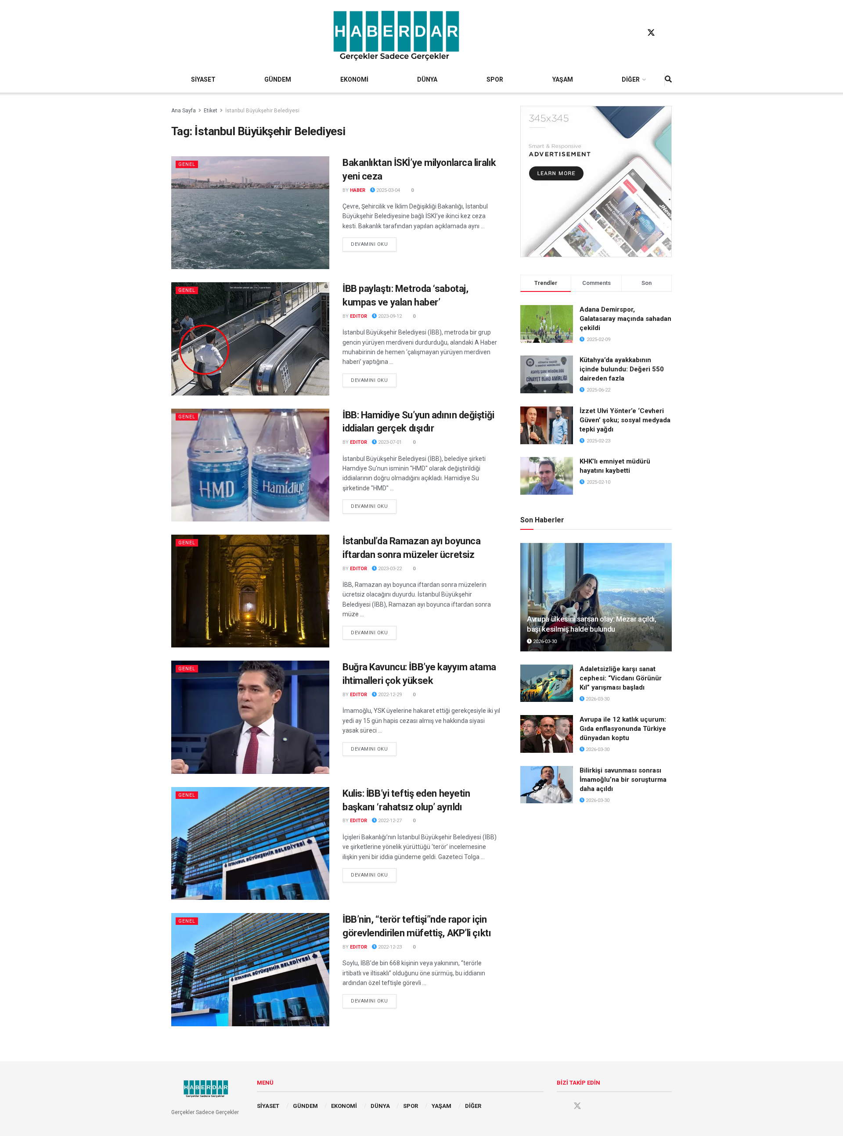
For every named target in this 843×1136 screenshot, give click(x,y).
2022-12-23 (389, 947)
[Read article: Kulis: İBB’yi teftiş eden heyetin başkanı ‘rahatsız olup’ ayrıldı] (250, 843)
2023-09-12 (389, 316)
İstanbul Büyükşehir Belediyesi (262, 111)
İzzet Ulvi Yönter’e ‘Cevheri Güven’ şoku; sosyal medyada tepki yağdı (625, 420)
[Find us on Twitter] (651, 33)
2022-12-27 (389, 820)
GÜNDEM (277, 79)
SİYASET (203, 79)
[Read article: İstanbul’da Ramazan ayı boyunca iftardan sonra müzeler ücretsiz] (250, 591)
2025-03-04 (387, 190)
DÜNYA (427, 79)
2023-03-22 (389, 569)
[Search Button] (668, 79)
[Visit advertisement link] (596, 181)
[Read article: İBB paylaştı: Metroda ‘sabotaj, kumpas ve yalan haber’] (250, 338)
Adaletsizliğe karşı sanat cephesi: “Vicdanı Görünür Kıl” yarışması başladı (621, 678)
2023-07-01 (389, 442)
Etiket (210, 111)
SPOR (494, 79)
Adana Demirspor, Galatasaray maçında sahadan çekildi (625, 319)
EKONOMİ (354, 79)
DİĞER (631, 79)
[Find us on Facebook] (634, 33)
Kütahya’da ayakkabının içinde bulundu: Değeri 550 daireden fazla (622, 369)
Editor (358, 316)
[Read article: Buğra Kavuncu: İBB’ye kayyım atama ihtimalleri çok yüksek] (250, 717)
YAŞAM (562, 79)
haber (357, 190)
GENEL (186, 164)
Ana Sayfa (183, 111)
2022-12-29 (389, 694)
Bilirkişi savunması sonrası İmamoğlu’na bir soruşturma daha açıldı (623, 779)
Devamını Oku (373, 244)
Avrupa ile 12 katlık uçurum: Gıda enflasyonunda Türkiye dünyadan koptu (623, 728)
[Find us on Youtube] (668, 33)
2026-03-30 (544, 641)
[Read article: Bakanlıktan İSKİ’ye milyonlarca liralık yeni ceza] (250, 212)
